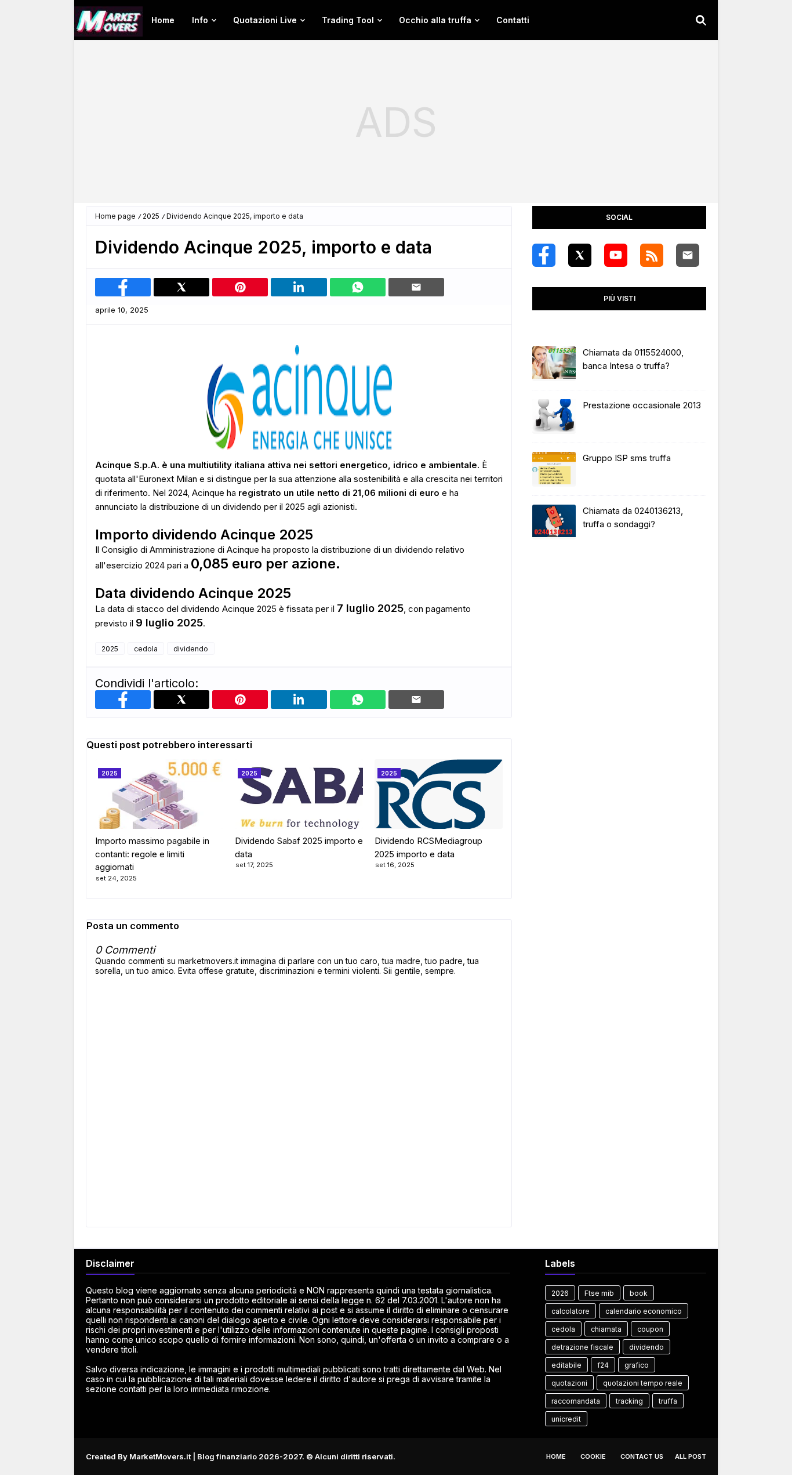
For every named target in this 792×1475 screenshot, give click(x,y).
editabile (566, 1365)
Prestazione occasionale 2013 (642, 405)
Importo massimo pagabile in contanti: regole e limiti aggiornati (152, 853)
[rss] (651, 255)
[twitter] (579, 255)
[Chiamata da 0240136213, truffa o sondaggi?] (554, 522)
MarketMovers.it (160, 1456)
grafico (636, 1365)
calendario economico (643, 1311)
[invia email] (416, 287)
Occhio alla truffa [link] (435, 20)
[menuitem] (163, 20)
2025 (151, 216)
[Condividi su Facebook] (123, 287)
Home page (115, 216)
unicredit (566, 1419)
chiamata (606, 1329)
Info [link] (200, 20)
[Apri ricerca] (701, 20)
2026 (560, 1293)
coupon (650, 1329)
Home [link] (163, 20)
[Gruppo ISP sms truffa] (554, 469)
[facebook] (543, 255)
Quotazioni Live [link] (265, 20)
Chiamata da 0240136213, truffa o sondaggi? (633, 517)
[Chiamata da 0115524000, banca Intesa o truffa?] (554, 363)
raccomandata (575, 1401)
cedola (146, 648)
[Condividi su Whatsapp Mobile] (358, 287)
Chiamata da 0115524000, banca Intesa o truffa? (633, 359)
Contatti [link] (512, 20)
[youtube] (615, 255)
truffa (668, 1401)
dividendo (190, 648)
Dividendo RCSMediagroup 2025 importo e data (428, 847)
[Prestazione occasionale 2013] (554, 416)
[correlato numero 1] (299, 794)
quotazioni (569, 1383)
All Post (690, 1456)
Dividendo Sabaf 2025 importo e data (299, 847)
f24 (603, 1365)
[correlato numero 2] (439, 794)
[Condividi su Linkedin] (298, 287)
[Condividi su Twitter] (181, 287)
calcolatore (570, 1311)
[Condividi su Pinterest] (240, 287)
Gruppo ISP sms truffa (627, 457)
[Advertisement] (396, 122)
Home (556, 1456)
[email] (687, 255)
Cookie (593, 1456)
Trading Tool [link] (348, 20)
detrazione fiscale (582, 1347)
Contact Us (641, 1456)
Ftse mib (599, 1293)
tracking (629, 1401)
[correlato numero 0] (159, 794)
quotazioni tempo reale (642, 1383)
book (639, 1293)
